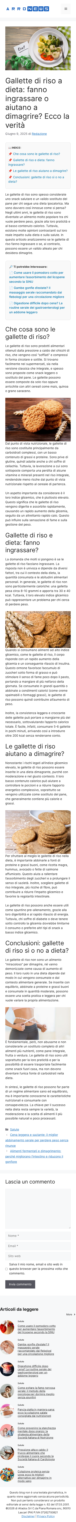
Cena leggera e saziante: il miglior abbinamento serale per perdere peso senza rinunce (36, 1140)
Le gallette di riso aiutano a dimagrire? (40, 171)
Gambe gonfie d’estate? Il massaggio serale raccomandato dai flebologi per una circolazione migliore (36, 1349)
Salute (14, 1129)
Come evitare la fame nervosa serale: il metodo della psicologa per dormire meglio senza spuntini (36, 1392)
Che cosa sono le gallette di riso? (36, 154)
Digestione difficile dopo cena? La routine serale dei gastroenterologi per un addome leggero (34, 1370)
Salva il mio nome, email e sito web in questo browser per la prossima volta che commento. (38, 1269)
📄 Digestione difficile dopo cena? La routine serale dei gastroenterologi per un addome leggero (37, 307)
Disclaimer (28, 1516)
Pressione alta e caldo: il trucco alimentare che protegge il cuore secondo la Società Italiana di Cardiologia (36, 1454)
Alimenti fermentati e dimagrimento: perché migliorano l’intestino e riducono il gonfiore (34, 1156)
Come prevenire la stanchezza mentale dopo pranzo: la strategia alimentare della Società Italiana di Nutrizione (37, 1432)
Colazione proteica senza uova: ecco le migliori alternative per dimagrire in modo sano (35, 1476)
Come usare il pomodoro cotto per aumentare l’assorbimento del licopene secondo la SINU (37, 1329)
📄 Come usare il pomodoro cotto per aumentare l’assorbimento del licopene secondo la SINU (37, 277)
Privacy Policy (46, 1516)
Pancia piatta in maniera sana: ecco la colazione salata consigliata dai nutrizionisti (36, 1413)
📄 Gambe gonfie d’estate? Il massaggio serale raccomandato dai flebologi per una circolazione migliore (36, 292)
